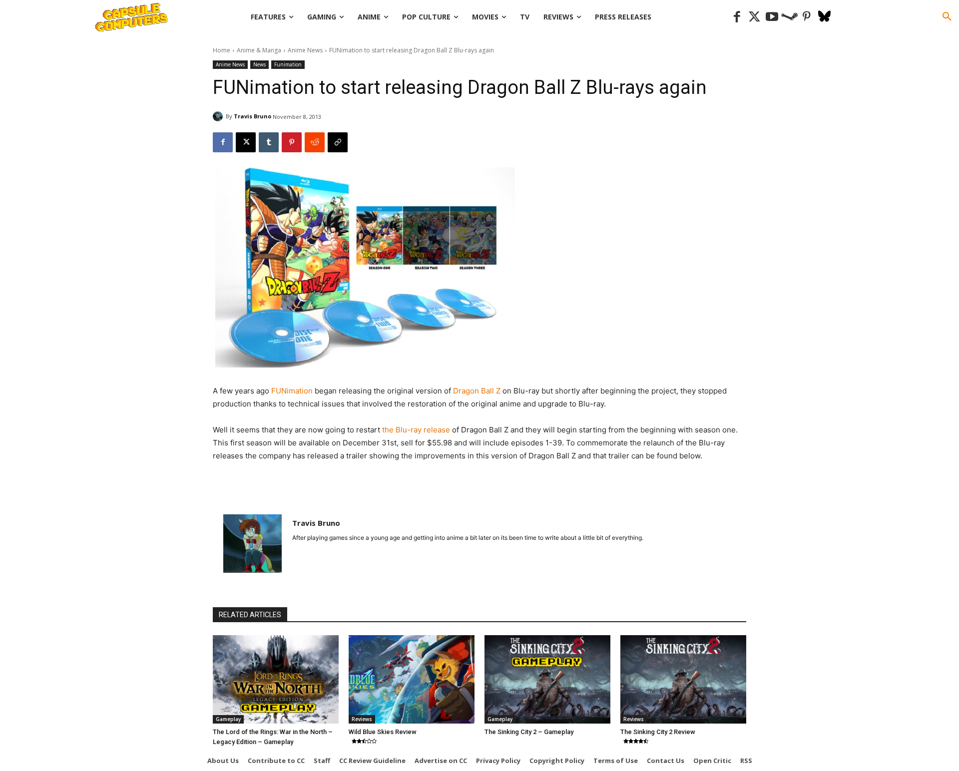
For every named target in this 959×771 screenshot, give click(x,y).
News (259, 64)
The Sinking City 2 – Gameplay (528, 732)
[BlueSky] (824, 17)
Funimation (288, 64)
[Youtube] (772, 17)
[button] (947, 17)
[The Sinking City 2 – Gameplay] (547, 679)
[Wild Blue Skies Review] (412, 679)
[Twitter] (754, 17)
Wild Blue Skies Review (383, 732)
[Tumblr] (269, 142)
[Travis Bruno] (219, 116)
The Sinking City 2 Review (657, 732)
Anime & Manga (259, 50)
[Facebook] (737, 17)
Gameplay (228, 719)
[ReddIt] (315, 142)
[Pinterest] (807, 17)
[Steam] (789, 17)
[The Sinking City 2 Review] (683, 679)
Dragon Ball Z (476, 390)
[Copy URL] (338, 142)
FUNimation (293, 390)
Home (221, 50)
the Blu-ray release (417, 429)
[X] (246, 142)
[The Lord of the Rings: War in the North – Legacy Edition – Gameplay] (276, 679)
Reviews (362, 719)
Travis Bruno (252, 116)
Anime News (305, 50)
